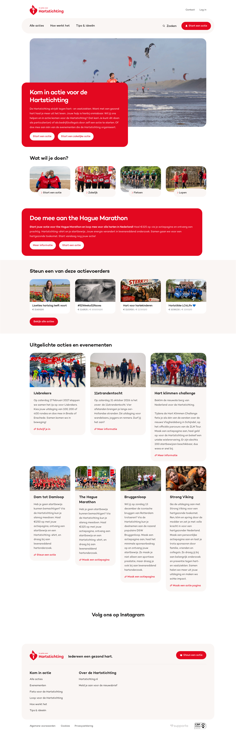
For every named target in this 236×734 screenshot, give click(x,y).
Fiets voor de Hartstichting (46, 692)
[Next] (200, 82)
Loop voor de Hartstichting (46, 698)
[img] (179, 726)
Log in (203, 10)
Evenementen (38, 685)
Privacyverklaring (84, 726)
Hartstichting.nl (88, 679)
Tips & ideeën (85, 25)
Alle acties (37, 25)
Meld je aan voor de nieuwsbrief (98, 685)
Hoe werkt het (60, 25)
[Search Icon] (169, 26)
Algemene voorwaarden (43, 726)
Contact (190, 10)
